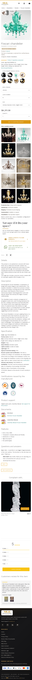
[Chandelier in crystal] (23, 150)
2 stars (5, 560)
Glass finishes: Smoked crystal (11, 71)
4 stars (5, 552)
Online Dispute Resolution (7, 653)
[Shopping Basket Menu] (29, 3)
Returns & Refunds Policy (7, 657)
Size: (4, 102)
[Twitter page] (17, 625)
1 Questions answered (17, 60)
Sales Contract (5, 646)
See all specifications (6, 68)
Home (2, 632)
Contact (3, 634)
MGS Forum (4, 643)
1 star (4, 563)
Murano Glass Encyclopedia (8, 639)
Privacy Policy (4, 636)
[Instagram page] (7, 625)
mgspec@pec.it (7, 655)
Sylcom (8, 51)
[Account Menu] (24, 3)
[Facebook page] (2, 625)
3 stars (5, 556)
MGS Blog (3, 641)
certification (26, 360)
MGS (21, 678)
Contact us (12, 621)
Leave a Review (16, 569)
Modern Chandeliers (12, 56)
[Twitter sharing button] (10, 255)
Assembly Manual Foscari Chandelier (16, 422)
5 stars (5, 548)
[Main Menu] (19, 3)
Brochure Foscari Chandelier (14, 415)
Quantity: (5, 113)
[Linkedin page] (12, 625)
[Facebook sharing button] (6, 255)
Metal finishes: (6, 87)
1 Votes (9, 60)
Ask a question (7, 470)
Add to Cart (25, 508)
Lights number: (6, 94)
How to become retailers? (7, 648)
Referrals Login (5, 650)
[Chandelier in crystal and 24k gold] (23, 165)
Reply (4, 464)
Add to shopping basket (16, 122)
